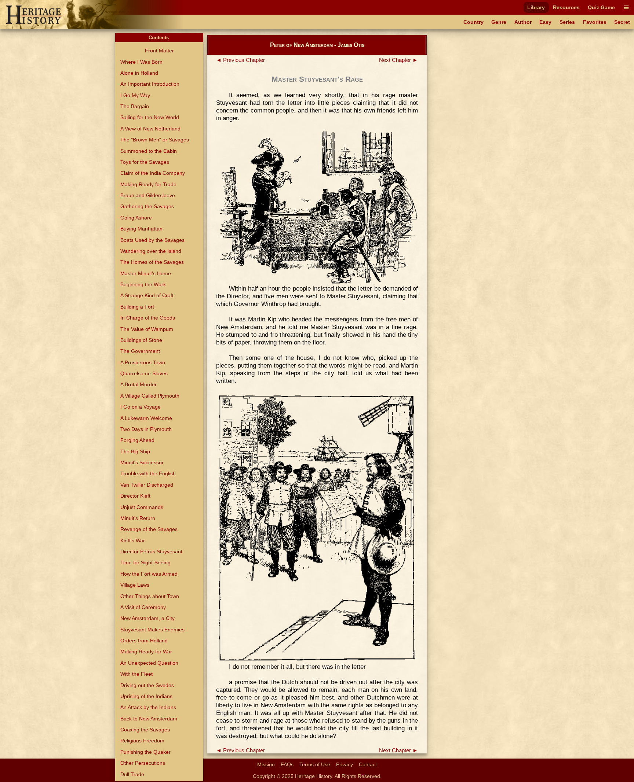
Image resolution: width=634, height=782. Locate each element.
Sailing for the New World (149, 117)
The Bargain (134, 106)
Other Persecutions (142, 763)
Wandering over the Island (150, 251)
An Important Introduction (149, 84)
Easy (545, 22)
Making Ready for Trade (148, 184)
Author (523, 22)
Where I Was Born (141, 62)
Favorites (594, 22)
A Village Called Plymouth (149, 396)
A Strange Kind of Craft (147, 295)
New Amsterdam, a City (147, 618)
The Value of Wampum (146, 329)
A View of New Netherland (150, 129)
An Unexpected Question (149, 663)
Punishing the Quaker (145, 752)
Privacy (344, 764)
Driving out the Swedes (147, 685)
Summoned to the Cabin (148, 151)
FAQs (287, 764)
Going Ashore (136, 218)
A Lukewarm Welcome (146, 418)
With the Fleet (136, 674)
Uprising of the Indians (146, 696)
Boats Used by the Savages (152, 240)
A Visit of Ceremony (143, 607)
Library (536, 7)
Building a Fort (137, 307)
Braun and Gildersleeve (147, 195)
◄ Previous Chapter (240, 60)
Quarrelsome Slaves (144, 373)
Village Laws (134, 585)
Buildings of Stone (141, 340)
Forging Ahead (137, 440)
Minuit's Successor (142, 462)
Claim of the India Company (152, 173)
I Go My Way (135, 95)
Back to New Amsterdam (148, 719)
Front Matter (159, 51)
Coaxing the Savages (145, 730)
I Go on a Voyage (140, 407)
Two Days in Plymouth (146, 429)
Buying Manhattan (141, 229)
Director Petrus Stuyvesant (151, 551)
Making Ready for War (146, 651)
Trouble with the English (148, 473)
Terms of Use (314, 764)
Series (567, 22)
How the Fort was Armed (149, 574)
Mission (266, 764)
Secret (622, 22)
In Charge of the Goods (147, 318)
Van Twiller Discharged (146, 485)
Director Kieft (135, 496)
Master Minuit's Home (145, 273)
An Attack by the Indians (148, 707)
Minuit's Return (137, 518)
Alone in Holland (139, 73)
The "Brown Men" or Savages (154, 140)
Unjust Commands (141, 507)
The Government (140, 351)
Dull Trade (132, 774)
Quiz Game (601, 7)
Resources (566, 7)
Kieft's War (132, 540)
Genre (498, 22)
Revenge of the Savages (149, 529)
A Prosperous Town (142, 362)
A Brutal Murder (138, 384)
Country (473, 22)
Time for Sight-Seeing (145, 562)
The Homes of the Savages (152, 262)
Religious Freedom (142, 741)
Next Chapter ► (398, 60)
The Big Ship (135, 451)
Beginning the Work (143, 284)
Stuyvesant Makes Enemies (152, 629)
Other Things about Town (149, 596)
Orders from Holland (144, 640)
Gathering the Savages (147, 206)
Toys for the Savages (144, 162)
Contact (368, 764)
